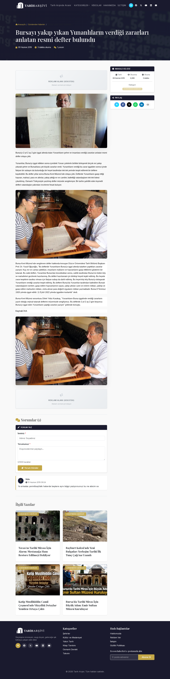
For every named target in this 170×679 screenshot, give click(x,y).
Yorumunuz (24, 444)
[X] (129, 104)
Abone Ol (146, 657)
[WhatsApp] (135, 104)
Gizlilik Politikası (117, 645)
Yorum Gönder (31, 468)
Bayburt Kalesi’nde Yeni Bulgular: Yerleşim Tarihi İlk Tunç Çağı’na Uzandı (83, 551)
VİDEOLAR (96, 5)
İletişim (113, 641)
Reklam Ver (115, 637)
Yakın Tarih (68, 641)
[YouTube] (146, 5)
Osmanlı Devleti (70, 649)
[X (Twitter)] (141, 5)
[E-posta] (156, 5)
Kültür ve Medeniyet (72, 637)
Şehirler (66, 633)
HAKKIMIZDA (109, 5)
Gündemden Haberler (36, 24)
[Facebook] (136, 5)
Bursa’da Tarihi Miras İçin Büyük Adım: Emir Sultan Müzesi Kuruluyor (82, 605)
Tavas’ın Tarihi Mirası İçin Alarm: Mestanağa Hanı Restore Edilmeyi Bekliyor (35, 551)
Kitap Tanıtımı (69, 645)
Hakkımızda (115, 633)
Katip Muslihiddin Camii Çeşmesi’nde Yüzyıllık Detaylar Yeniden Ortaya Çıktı (38, 605)
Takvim (66, 653)
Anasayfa (22, 24)
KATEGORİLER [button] (81, 5)
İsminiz (22, 433)
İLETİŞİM (122, 5)
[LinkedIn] (151, 5)
